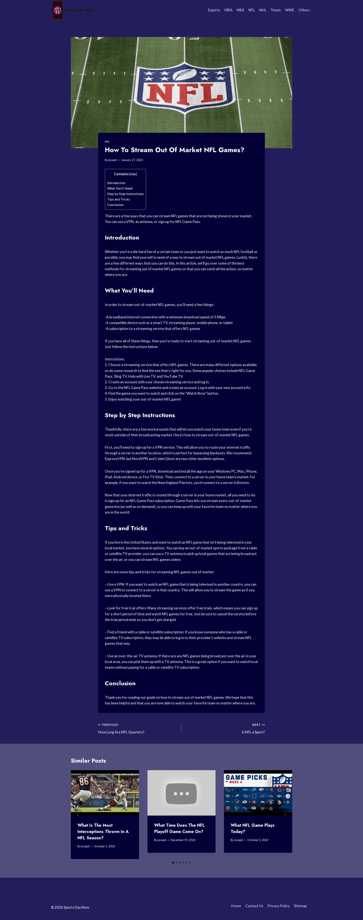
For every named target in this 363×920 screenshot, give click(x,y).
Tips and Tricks (118, 199)
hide (133, 174)
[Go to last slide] (78, 814)
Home (236, 906)
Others (304, 10)
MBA (229, 10)
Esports (214, 10)
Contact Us (254, 906)
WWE (289, 10)
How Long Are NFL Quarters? (121, 728)
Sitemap (300, 906)
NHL (262, 10)
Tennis (276, 10)
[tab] (173, 863)
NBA (240, 10)
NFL (252, 10)
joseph (113, 160)
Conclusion (115, 205)
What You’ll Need (120, 188)
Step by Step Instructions (125, 194)
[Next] (285, 814)
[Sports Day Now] (72, 10)
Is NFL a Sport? (253, 728)
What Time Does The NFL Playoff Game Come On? (179, 828)
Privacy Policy (278, 906)
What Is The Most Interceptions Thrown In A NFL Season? (103, 831)
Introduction (116, 183)
